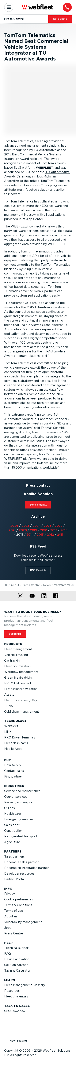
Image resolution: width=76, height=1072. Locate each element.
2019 (33, 530)
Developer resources (19, 873)
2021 (12, 530)
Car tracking (13, 660)
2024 (37, 525)
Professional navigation (21, 689)
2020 (23, 530)
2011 (60, 534)
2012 (50, 534)
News (47, 585)
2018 (43, 530)
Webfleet (11, 726)
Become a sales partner (21, 862)
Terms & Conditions (18, 905)
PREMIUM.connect (17, 683)
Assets (9, 694)
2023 (48, 525)
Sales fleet (12, 825)
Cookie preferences (18, 899)
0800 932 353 (14, 1011)
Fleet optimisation (17, 666)
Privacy (9, 893)
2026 (14, 525)
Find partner (13, 776)
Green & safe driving (19, 677)
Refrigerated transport (20, 836)
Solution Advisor (16, 965)
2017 (53, 530)
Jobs (7, 927)
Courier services (15, 796)
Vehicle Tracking (16, 655)
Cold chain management (21, 711)
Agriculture (12, 842)
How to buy (12, 765)
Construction (13, 830)
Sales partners (14, 856)
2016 (64, 530)
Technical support (17, 948)
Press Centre (31, 585)
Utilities (9, 808)
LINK (8, 731)
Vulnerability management (23, 922)
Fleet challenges (16, 996)
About (15, 585)
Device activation (16, 959)
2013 (40, 534)
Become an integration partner (26, 868)
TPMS (8, 706)
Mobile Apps (13, 748)
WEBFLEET (44, 167)
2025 (25, 525)
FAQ (7, 953)
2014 (30, 534)
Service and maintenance (22, 791)
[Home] (5, 584)
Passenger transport (19, 802)
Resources (12, 990)
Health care (12, 813)
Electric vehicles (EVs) (20, 700)
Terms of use (13, 910)
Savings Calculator (17, 970)
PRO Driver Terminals (19, 737)
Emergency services (19, 819)
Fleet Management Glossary (24, 985)
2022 (58, 525)
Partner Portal (14, 879)
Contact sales (14, 770)
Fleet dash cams (16, 743)
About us (10, 916)
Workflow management (21, 672)
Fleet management (18, 649)
